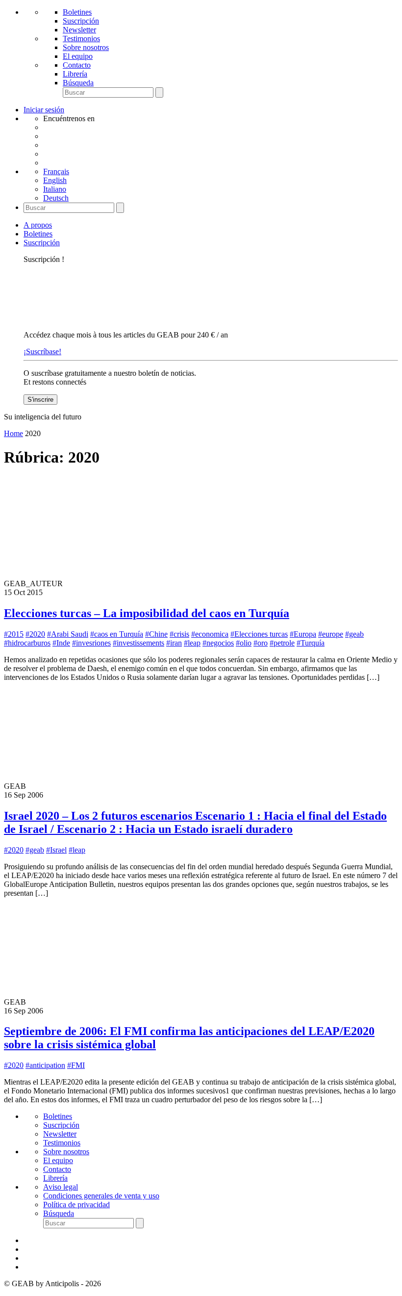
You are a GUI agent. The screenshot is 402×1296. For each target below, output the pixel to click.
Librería (75, 74)
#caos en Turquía (116, 634)
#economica (209, 634)
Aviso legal (60, 1187)
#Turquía (311, 643)
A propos (38, 225)
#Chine (156, 634)
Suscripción (81, 21)
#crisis (179, 634)
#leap (192, 643)
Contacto (77, 65)
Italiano (54, 189)
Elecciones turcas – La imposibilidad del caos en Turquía (146, 613)
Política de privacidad (76, 1204)
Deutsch (56, 198)
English (55, 180)
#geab (354, 634)
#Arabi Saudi (67, 634)
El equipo (78, 56)
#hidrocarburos (27, 643)
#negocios (218, 643)
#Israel (56, 850)
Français (56, 171)
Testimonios (81, 38)
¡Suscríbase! (42, 351)
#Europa (303, 634)
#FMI (76, 1065)
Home (13, 433)
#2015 (14, 634)
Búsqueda (78, 82)
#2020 (35, 634)
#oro (260, 643)
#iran (174, 643)
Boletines (77, 12)
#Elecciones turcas (259, 634)
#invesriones (91, 643)
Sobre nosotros (86, 47)
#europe (330, 634)
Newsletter (79, 30)
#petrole (282, 643)
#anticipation (45, 1065)
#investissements (138, 643)
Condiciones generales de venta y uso (101, 1196)
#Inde (61, 643)
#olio (243, 643)
